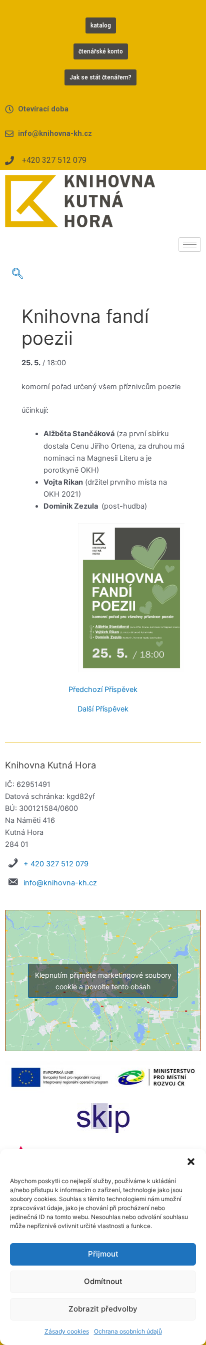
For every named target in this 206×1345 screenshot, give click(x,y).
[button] (191, 1162)
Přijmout (103, 1254)
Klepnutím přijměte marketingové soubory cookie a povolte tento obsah (103, 981)
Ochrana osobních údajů (128, 1331)
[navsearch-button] (18, 274)
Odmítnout (103, 1281)
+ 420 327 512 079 (56, 863)
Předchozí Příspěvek (103, 689)
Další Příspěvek (103, 709)
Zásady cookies (66, 1331)
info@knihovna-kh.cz (60, 882)
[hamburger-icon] (189, 244)
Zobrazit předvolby (103, 1309)
